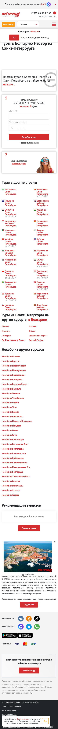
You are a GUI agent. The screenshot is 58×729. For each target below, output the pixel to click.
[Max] (49, 4)
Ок (45, 721)
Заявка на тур (8, 24)
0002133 (49, 727)
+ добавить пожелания (29, 143)
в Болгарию (37, 319)
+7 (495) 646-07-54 (41, 13)
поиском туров (19, 163)
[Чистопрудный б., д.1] (55, 13)
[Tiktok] (37, 619)
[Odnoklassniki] (29, 619)
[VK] (21, 619)
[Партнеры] (26, 644)
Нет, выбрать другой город (35, 37)
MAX (43, 4)
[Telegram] (29, 627)
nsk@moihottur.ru (9, 714)
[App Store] (24, 635)
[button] (9, 192)
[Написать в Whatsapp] (37, 627)
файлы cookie (23, 719)
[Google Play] (9, 635)
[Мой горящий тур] (11, 14)
